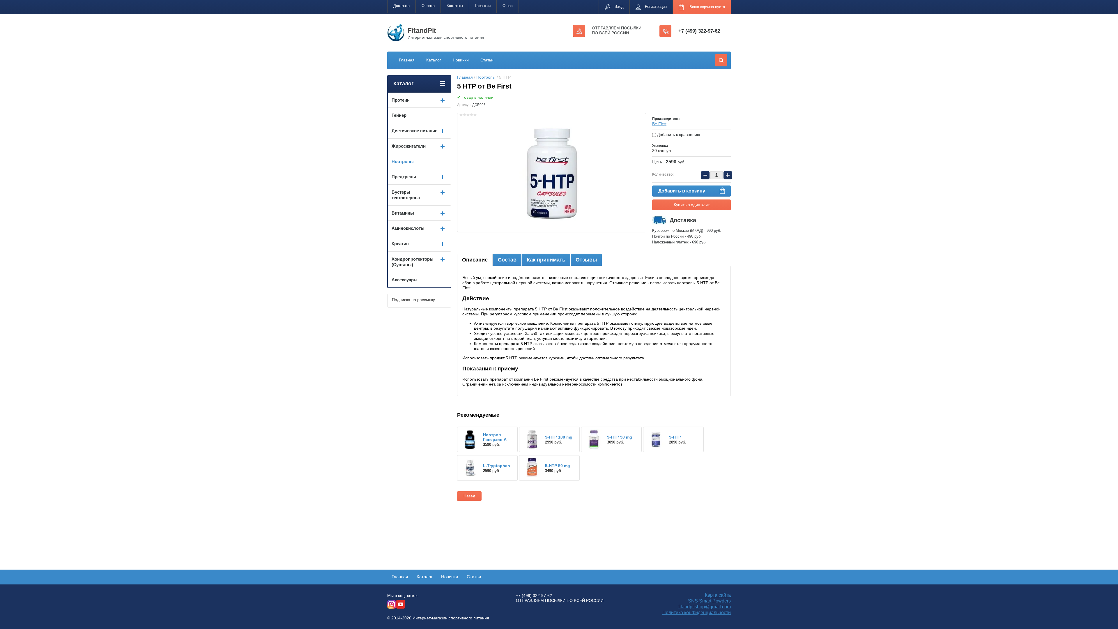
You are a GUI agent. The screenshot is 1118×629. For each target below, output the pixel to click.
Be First (659, 123)
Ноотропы (486, 77)
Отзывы (586, 260)
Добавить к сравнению (678, 134)
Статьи (486, 60)
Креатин (400, 243)
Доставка (401, 5)
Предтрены (404, 176)
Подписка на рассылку (413, 299)
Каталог (433, 60)
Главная (407, 60)
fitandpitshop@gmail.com (704, 606)
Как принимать (546, 260)
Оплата (428, 5)
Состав (507, 260)
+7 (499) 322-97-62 (699, 31)
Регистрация (656, 6)
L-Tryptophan (496, 465)
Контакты (455, 5)
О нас (508, 5)
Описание (475, 260)
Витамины (403, 213)
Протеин (401, 100)
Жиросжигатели (409, 146)
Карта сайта (718, 595)
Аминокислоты (408, 228)
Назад (469, 496)
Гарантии (483, 5)
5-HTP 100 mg (558, 437)
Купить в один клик (692, 204)
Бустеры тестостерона (406, 195)
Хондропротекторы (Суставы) (413, 262)
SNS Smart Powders (709, 600)
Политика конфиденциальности (696, 612)
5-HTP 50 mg (619, 437)
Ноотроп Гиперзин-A (495, 437)
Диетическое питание (414, 130)
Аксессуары (405, 279)
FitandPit (422, 30)
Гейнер (399, 115)
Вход (619, 6)
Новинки (461, 60)
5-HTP (675, 437)
